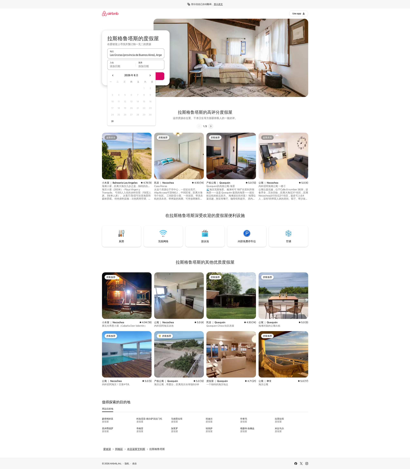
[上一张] (199, 126)
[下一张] (210, 126)
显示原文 (218, 4)
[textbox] (121, 66)
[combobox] (136, 55)
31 (112, 121)
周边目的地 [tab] (107, 408)
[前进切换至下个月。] (150, 75)
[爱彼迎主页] (110, 13)
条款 (134, 463)
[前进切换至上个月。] (113, 75)
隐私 (127, 463)
